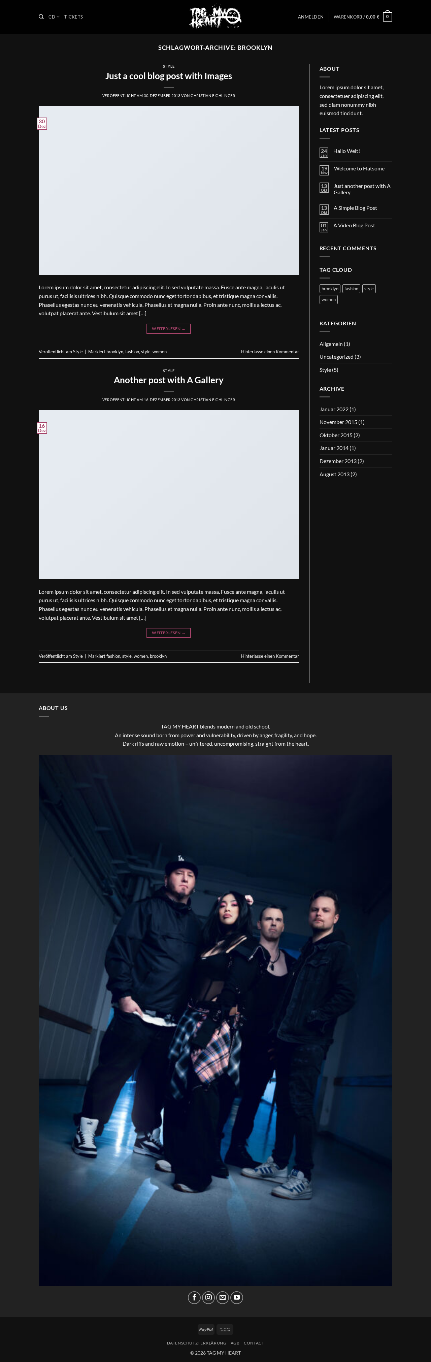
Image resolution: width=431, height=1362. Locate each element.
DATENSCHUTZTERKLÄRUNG (197, 1342)
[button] (311, 17)
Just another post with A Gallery (362, 189)
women (160, 351)
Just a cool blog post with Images (168, 76)
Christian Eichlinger (213, 95)
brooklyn (114, 351)
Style (169, 66)
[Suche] (41, 16)
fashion (132, 351)
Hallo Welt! (346, 151)
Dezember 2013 (338, 461)
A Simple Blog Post (355, 207)
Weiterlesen (169, 328)
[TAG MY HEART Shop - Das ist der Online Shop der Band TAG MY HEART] (215, 17)
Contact (254, 1342)
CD (51, 17)
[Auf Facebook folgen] (194, 1297)
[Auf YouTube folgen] (236, 1297)
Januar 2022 (334, 409)
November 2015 (338, 422)
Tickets (73, 17)
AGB (235, 1342)
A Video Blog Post (354, 225)
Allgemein (331, 343)
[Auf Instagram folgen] (208, 1297)
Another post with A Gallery (169, 380)
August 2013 (335, 474)
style (146, 351)
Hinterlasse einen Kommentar (270, 351)
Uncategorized (337, 356)
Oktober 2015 (336, 435)
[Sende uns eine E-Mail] (222, 1297)
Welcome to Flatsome (359, 168)
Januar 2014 (334, 448)
